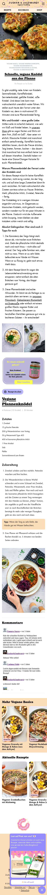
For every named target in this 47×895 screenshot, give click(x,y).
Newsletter (8, 887)
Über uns (31, 887)
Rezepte (7, 10)
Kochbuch (23, 10)
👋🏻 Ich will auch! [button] (28, 882)
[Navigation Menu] (43, 4)
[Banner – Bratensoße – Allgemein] (23, 370)
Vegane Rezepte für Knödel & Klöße (23, 68)
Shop (39, 10)
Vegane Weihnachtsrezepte (29, 64)
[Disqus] (23, 658)
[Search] (4, 4)
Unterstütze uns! (20, 887)
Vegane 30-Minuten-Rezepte (23, 70)
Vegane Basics (12, 64)
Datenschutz (25, 890)
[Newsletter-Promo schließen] (42, 890)
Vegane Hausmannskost (23, 66)
